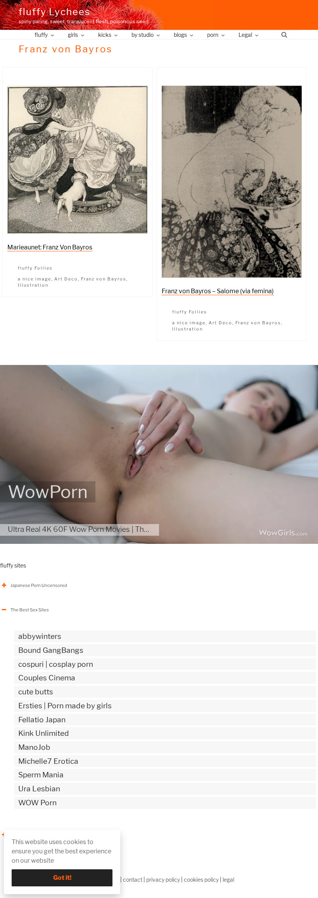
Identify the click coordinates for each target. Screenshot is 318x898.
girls (73, 34)
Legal (245, 34)
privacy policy (163, 879)
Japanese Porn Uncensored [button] (38, 585)
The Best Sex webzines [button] (34, 834)
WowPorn (48, 491)
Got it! (62, 877)
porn (212, 34)
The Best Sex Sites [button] (29, 610)
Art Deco (66, 279)
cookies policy (201, 879)
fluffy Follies (35, 268)
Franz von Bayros (104, 279)
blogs (180, 34)
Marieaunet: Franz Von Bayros (49, 247)
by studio (142, 34)
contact (132, 879)
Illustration (33, 285)
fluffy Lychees (54, 11)
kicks (104, 34)
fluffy (41, 34)
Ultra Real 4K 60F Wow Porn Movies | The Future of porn (102, 529)
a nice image (34, 279)
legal (228, 879)
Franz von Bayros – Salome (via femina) (218, 291)
